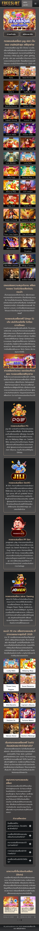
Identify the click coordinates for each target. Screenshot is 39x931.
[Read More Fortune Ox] (11, 713)
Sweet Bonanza (28, 686)
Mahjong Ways (27, 671)
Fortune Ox (11, 720)
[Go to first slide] (32, 907)
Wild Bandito (11, 705)
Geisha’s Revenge (28, 736)
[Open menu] (35, 3)
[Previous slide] (7, 907)
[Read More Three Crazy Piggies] (11, 679)
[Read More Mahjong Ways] (28, 664)
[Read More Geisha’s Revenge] (28, 729)
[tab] (17, 920)
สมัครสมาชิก (25, 3)
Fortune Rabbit (28, 720)
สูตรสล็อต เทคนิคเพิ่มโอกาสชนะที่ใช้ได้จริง (28, 910)
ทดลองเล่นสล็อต (28, 926)
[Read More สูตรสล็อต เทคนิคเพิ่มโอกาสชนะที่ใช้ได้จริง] (28, 901)
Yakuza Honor (11, 736)
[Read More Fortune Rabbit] (28, 713)
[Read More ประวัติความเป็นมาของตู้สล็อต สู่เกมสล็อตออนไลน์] (10, 901)
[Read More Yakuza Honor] (11, 729)
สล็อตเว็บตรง (19, 382)
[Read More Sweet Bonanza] (28, 679)
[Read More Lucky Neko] (11, 664)
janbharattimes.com (11, 756)
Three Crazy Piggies (11, 688)
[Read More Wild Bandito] (11, 698)
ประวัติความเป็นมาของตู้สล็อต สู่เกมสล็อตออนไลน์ (11, 910)
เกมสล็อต (23, 377)
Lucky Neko (11, 671)
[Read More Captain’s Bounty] (28, 698)
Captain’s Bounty (28, 705)
